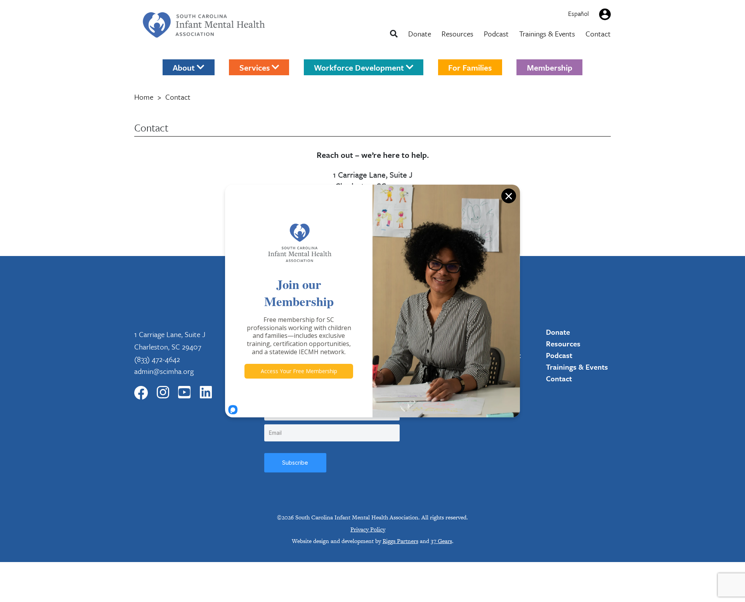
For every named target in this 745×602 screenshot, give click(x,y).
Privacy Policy (367, 529)
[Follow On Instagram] (163, 393)
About (185, 67)
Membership (549, 67)
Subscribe (295, 462)
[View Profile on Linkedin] (206, 393)
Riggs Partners (400, 541)
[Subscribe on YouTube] (184, 393)
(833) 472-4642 (157, 359)
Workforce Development (360, 67)
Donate (419, 33)
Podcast (496, 33)
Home (143, 97)
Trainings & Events (547, 33)
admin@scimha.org (164, 371)
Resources (457, 33)
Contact (598, 33)
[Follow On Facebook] (141, 393)
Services (255, 67)
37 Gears (441, 541)
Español (578, 13)
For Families (470, 67)
